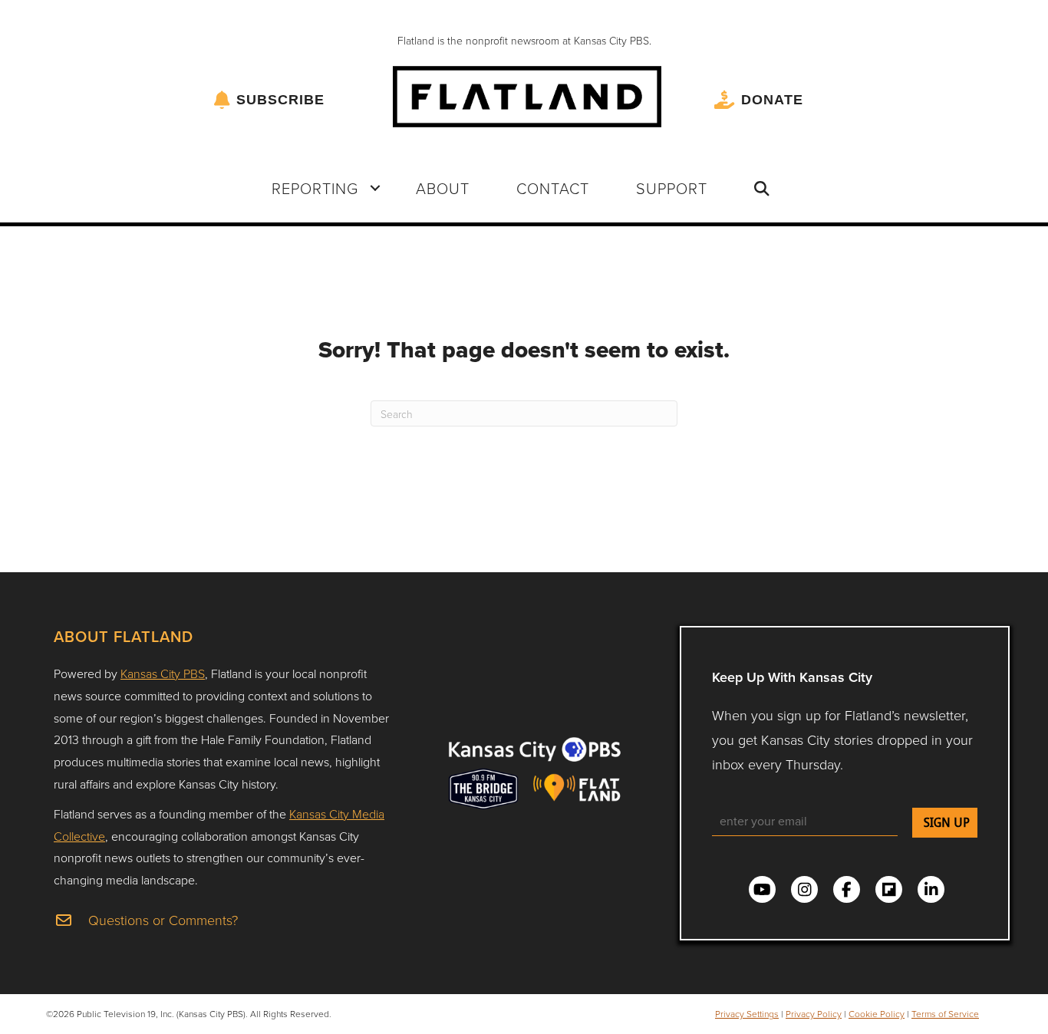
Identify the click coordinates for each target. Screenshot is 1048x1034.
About (443, 188)
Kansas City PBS (162, 673)
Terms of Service (945, 1013)
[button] (375, 188)
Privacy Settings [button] (747, 1013)
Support (671, 188)
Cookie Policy (877, 1013)
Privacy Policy (814, 1013)
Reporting (315, 188)
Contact (552, 188)
